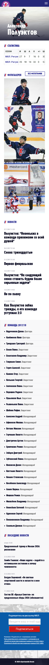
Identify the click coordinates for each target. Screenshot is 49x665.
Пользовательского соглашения (15, 639)
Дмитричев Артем (21, 440)
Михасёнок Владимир (23, 501)
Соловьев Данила (20, 525)
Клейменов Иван (18, 337)
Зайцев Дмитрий (20, 453)
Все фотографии (35, 73)
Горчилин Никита (21, 434)
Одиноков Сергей (21, 513)
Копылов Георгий (19, 380)
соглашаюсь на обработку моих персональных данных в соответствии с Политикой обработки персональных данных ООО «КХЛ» (24, 641)
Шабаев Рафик (18, 410)
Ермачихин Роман (21, 446)
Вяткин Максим (20, 428)
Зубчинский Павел (21, 459)
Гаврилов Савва (18, 361)
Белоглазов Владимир (21, 355)
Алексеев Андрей (21, 416)
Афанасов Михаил (21, 422)
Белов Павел (17, 349)
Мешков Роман (19, 495)
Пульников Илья (18, 398)
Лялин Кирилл (19, 489)
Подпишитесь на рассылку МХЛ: (24, 616)
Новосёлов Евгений (21, 507)
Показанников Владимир (24, 519)
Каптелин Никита (21, 471)
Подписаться (24, 629)
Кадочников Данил (19, 331)
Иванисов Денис (20, 465)
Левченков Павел (19, 386)
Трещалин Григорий (19, 343)
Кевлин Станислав (21, 477)
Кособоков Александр (23, 483)
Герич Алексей (18, 368)
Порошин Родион (19, 392)
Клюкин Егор (17, 374)
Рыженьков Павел (19, 404)
